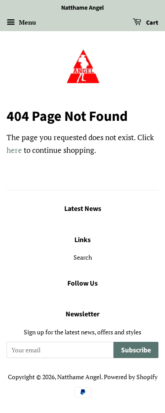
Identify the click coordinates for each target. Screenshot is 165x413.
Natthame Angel (79, 377)
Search (82, 257)
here (14, 150)
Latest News (82, 209)
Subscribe (136, 350)
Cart (151, 22)
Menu (26, 22)
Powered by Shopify (131, 377)
